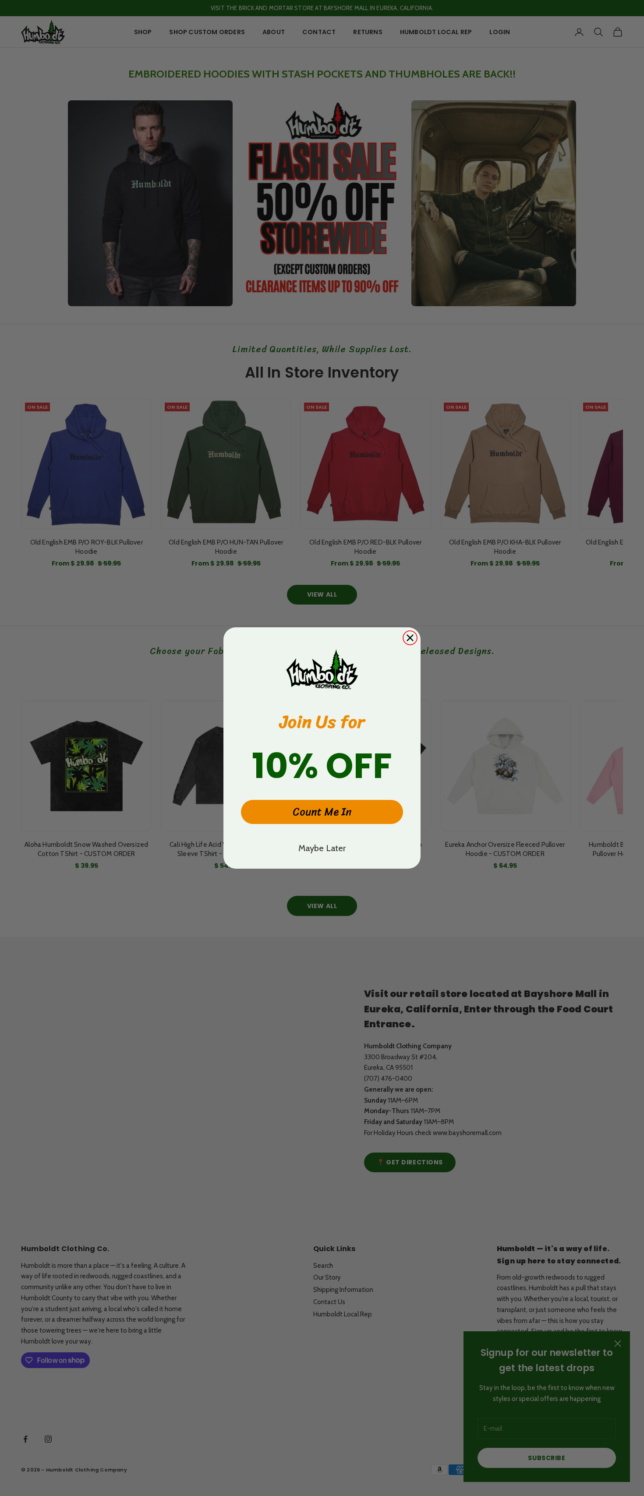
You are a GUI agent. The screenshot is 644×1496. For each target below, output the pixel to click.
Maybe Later (322, 848)
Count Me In (322, 812)
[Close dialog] (410, 638)
